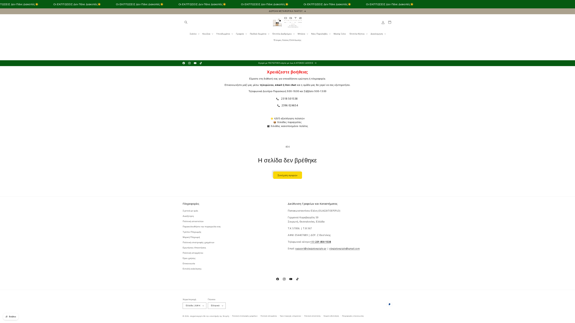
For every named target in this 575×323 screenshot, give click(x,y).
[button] (186, 22)
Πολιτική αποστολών (193, 221)
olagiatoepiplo (196, 316)
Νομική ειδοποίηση (331, 316)
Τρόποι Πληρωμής (192, 231)
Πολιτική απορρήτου (193, 252)
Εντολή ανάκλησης (192, 268)
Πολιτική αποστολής (312, 316)
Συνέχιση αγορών (288, 175)
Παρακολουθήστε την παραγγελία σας (202, 226)
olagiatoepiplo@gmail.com (344, 248)
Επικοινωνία (189, 263)
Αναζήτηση (188, 216)
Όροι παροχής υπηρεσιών (290, 316)
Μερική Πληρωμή (191, 237)
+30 (320, 241)
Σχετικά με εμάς (190, 210)
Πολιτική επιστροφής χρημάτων (198, 242)
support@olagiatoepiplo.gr (310, 248)
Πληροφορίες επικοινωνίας (353, 316)
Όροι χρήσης (189, 258)
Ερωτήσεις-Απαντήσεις (194, 247)
